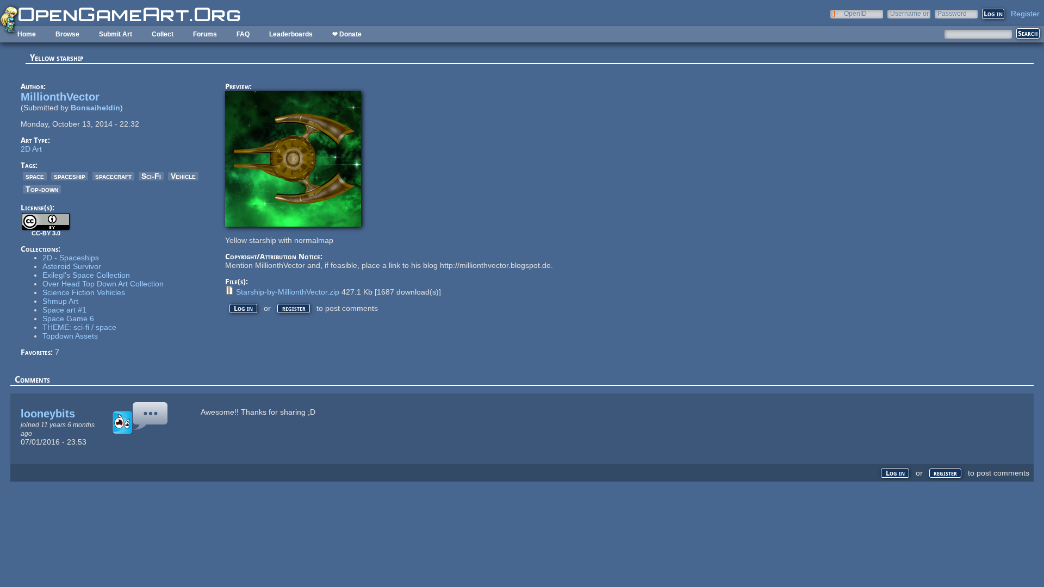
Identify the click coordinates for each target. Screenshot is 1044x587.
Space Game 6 (68, 318)
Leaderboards (291, 34)
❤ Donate (347, 34)
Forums (205, 34)
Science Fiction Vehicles (83, 292)
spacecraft (113, 176)
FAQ (243, 34)
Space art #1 (64, 309)
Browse (67, 34)
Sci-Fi (151, 176)
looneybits (48, 414)
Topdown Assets (70, 336)
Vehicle (183, 176)
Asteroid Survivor (71, 266)
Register (1025, 13)
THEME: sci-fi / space (79, 327)
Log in (243, 308)
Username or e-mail (909, 13)
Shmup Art (60, 301)
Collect (162, 34)
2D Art (31, 149)
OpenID (855, 13)
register (294, 308)
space (35, 176)
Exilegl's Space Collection (86, 275)
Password (952, 13)
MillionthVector (60, 97)
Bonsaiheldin (95, 107)
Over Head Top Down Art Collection (103, 283)
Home (26, 34)
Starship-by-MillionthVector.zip (287, 292)
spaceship (69, 176)
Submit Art (115, 34)
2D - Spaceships (70, 257)
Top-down (42, 189)
